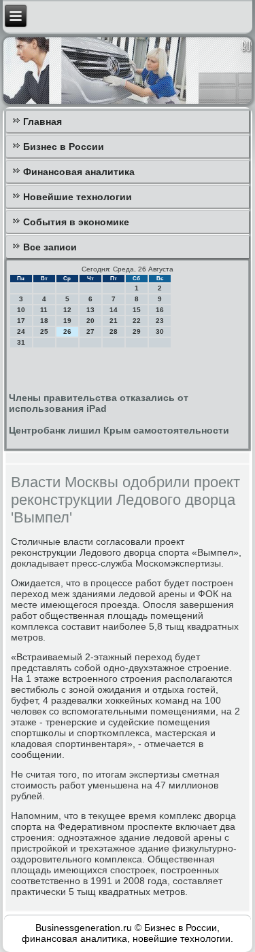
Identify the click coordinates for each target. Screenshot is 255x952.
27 (90, 331)
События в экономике (76, 221)
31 (21, 342)
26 (67, 331)
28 (113, 331)
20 (90, 320)
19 (67, 320)
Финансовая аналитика (79, 171)
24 (21, 331)
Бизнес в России (63, 146)
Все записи (50, 247)
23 (160, 320)
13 (90, 309)
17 (21, 320)
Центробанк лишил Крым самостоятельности (119, 430)
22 (137, 320)
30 (160, 331)
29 (137, 331)
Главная (42, 121)
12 (67, 309)
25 (44, 331)
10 (21, 309)
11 (44, 309)
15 (137, 309)
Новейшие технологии (77, 196)
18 (44, 320)
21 (113, 320)
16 (160, 309)
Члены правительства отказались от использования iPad (98, 403)
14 (113, 309)
